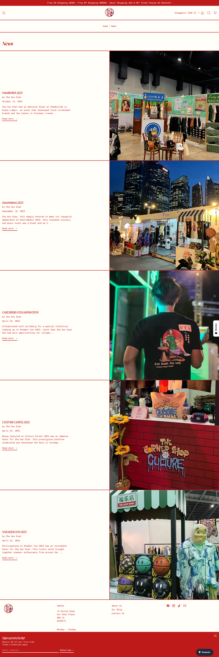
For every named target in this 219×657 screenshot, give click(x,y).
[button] (209, 13)
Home (105, 26)
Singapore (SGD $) (186, 12)
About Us (117, 605)
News (113, 26)
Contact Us (118, 613)
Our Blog (117, 609)
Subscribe (65, 650)
